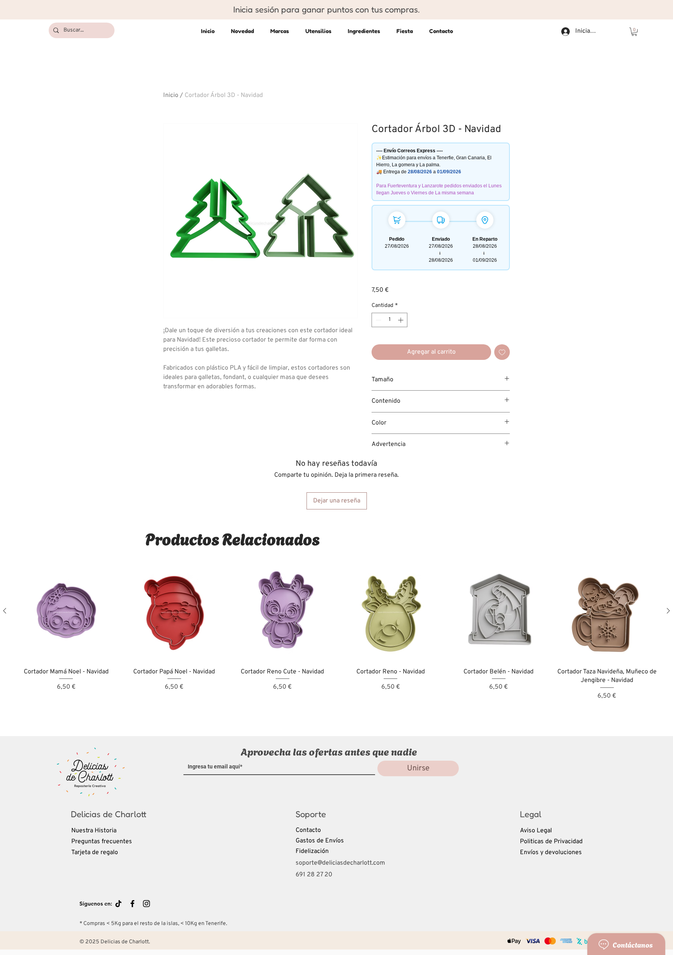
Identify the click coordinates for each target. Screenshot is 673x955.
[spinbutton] (389, 320)
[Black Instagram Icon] (146, 903)
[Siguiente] (668, 610)
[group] (336, 641)
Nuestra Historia (93, 831)
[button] (634, 32)
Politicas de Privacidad (551, 842)
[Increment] (401, 320)
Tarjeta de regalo (94, 852)
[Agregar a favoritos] (502, 352)
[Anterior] (4, 610)
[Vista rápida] (66, 611)
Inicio (170, 95)
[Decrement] (377, 320)
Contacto (308, 830)
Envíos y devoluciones (551, 852)
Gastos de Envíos (320, 841)
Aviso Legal (536, 831)
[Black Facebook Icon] (132, 903)
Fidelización (312, 851)
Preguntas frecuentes (101, 842)
